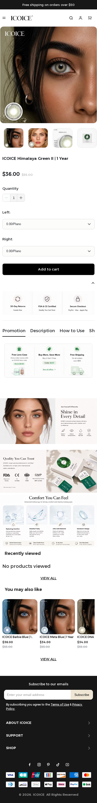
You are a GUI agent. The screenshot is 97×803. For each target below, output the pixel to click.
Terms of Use (60, 704)
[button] (21, 198)
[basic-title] (23, 553)
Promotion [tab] (13, 330)
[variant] (48, 224)
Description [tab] (42, 330)
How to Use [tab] (72, 330)
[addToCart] (48, 269)
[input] (37, 695)
